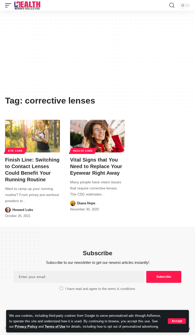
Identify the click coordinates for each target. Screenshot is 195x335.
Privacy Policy (26, 326)
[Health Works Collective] (27, 5)
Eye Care (15, 150)
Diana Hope (86, 203)
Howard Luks (22, 210)
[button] (177, 321)
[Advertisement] (97, 54)
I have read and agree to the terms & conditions (100, 289)
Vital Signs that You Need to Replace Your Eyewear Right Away (96, 166)
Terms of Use (55, 326)
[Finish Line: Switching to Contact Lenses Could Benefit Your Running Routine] (32, 136)
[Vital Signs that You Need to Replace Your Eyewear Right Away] (97, 136)
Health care (83, 150)
